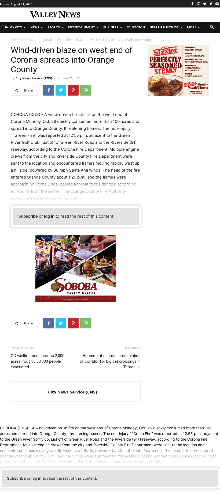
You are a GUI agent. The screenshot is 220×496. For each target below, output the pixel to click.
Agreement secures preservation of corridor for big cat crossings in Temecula (110, 361)
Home (15, 39)
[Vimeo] (211, 4)
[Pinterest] (73, 90)
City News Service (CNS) (34, 78)
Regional (45, 39)
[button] (212, 27)
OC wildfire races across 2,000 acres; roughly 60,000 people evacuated (37, 361)
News (29, 39)
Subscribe (28, 216)
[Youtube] (217, 4)
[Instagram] (199, 4)
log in (49, 216)
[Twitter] (205, 4)
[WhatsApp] (85, 90)
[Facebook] (192, 4)
